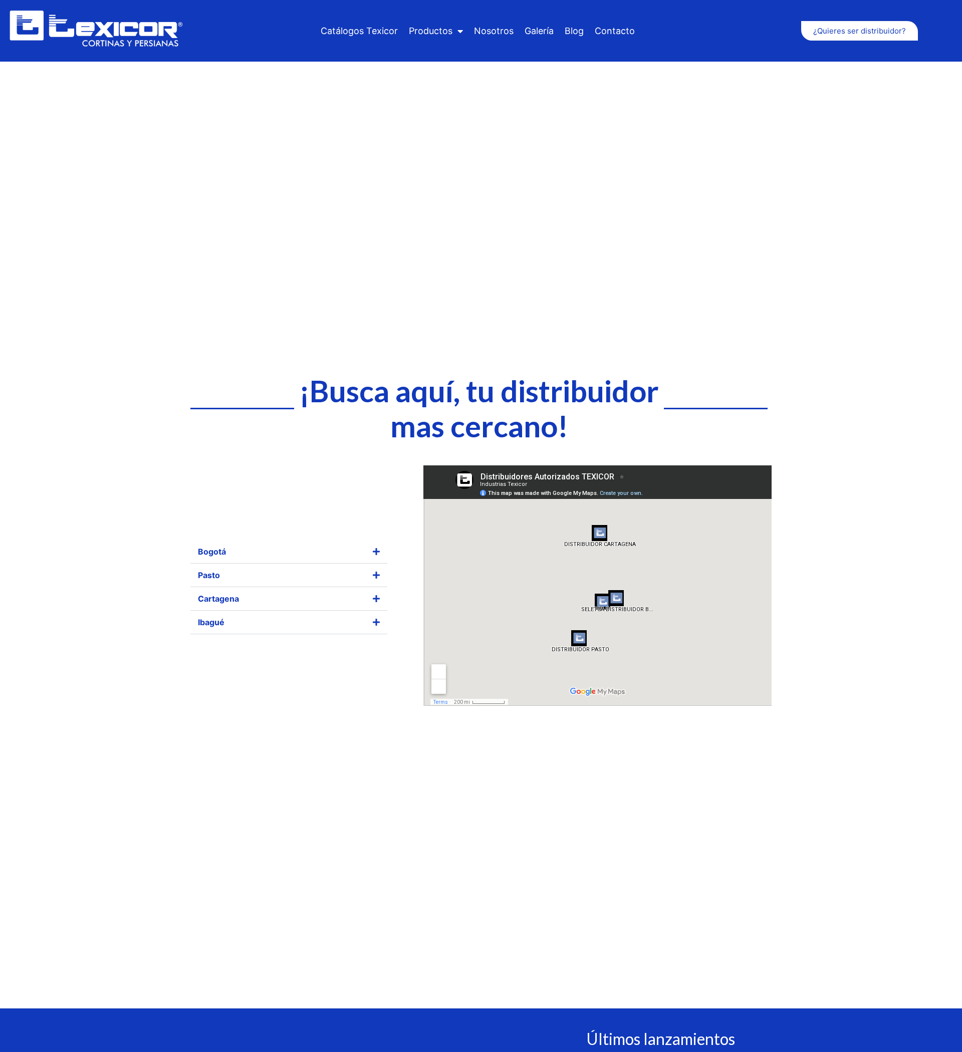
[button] (288, 552)
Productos (430, 31)
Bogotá (212, 552)
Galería (539, 31)
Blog (574, 31)
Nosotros (494, 31)
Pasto (209, 575)
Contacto (615, 31)
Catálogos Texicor (359, 31)
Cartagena (218, 599)
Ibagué (211, 622)
